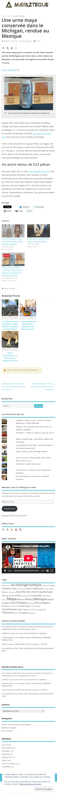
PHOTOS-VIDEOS (9, 763)
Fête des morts (30, 592)
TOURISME (6, 766)
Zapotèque (31, 613)
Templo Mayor (24, 606)
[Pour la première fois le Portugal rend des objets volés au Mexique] (13, 230)
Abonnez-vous (9, 509)
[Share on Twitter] (7, 48)
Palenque (30, 603)
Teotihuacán (9, 609)
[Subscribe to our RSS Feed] (11, 529)
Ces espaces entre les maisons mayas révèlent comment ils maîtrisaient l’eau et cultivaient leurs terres (10, 329)
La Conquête (34, 595)
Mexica (21, 599)
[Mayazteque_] (20, 529)
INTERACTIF (6, 757)
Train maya (38, 609)
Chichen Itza (9, 588)
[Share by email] (16, 48)
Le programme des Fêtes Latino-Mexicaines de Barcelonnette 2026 (28, 326)
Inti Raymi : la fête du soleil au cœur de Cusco (35, 433)
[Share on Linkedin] (11, 48)
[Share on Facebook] (3, 48)
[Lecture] (5, 570)
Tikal (19, 609)
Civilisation (21, 589)
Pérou (38, 602)
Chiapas (52, 585)
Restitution (6, 606)
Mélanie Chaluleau (10, 41)
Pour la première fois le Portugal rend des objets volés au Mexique (12, 241)
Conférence (37, 588)
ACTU (38, 41)
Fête (18, 591)
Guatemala (45, 591)
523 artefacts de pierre (39, 171)
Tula (44, 610)
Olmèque (21, 602)
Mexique (12, 288)
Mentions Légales (9, 728)
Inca (18, 595)
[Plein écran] (52, 570)
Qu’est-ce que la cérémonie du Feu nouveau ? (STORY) (24, 644)
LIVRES (4, 760)
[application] (28, 558)
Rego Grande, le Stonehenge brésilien (32, 451)
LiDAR (44, 596)
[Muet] (47, 570)
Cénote (51, 589)
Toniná (31, 610)
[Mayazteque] (7, 529)
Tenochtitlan (35, 606)
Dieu (4, 592)
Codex (28, 588)
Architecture (6, 585)
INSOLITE (5, 754)
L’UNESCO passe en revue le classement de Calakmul (24, 633)
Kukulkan (24, 596)
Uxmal (16, 613)
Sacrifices (14, 606)
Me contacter (7, 731)
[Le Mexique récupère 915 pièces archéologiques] (38, 230)
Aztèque (35, 584)
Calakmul (45, 585)
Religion (46, 602)
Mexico (29, 599)
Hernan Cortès (8, 595)
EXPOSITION (7, 748)
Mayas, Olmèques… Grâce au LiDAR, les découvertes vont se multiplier (42, 387)
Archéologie (19, 585)
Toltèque (25, 609)
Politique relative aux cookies (30, 784)
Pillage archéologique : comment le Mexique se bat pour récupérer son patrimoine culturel (12, 271)
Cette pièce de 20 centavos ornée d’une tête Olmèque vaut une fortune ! (13, 387)
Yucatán (23, 612)
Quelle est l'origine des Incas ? (28, 464)
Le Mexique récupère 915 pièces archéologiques (38, 240)
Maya (6, 288)
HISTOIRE (5, 751)
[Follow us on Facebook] (3, 529)
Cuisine (45, 589)
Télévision (8, 612)
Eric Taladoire (11, 592)
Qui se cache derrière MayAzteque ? (17, 724)
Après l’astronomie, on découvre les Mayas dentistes (10, 357)
